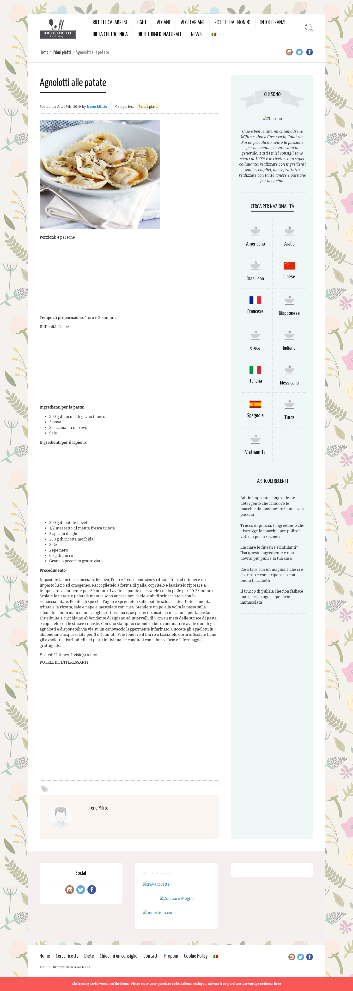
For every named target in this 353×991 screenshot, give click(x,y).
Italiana (255, 381)
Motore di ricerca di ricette (157, 872)
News (196, 34)
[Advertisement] (129, 277)
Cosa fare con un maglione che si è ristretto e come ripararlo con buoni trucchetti (271, 575)
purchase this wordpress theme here (254, 983)
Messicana (289, 383)
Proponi (171, 956)
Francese (255, 311)
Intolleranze (273, 22)
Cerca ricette (67, 956)
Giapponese (289, 313)
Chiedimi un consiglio (119, 956)
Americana (255, 244)
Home (44, 52)
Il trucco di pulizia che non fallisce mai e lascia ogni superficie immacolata (271, 597)
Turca (289, 417)
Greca (255, 348)
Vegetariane (193, 22)
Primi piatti (62, 52)
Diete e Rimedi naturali (159, 34)
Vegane (164, 22)
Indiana (289, 348)
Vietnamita (255, 452)
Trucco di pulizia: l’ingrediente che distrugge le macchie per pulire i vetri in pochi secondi (272, 531)
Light (142, 22)
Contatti (150, 956)
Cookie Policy (196, 956)
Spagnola (255, 415)
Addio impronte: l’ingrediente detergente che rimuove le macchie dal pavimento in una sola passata (272, 506)
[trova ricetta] (156, 884)
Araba (289, 244)
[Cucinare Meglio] (177, 898)
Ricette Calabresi (110, 22)
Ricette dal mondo (232, 22)
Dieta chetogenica (110, 34)
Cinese (289, 277)
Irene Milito (97, 106)
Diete (89, 956)
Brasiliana (255, 279)
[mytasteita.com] (159, 912)
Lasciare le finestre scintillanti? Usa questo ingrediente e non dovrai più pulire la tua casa (269, 553)
